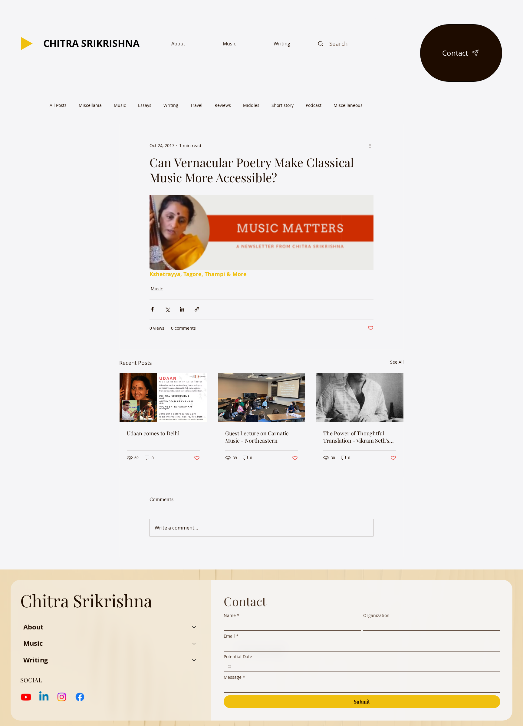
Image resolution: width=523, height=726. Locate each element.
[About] (194, 627)
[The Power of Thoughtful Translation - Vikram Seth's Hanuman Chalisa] (359, 397)
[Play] (27, 43)
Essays (144, 105)
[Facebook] (80, 697)
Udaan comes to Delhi (153, 433)
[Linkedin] (44, 697)
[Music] (194, 643)
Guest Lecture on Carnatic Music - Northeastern (257, 437)
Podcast (313, 105)
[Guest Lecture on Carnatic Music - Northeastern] (261, 397)
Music (120, 105)
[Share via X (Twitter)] (167, 309)
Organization (376, 615)
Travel (196, 105)
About (33, 627)
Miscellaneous (348, 105)
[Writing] (194, 660)
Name (231, 615)
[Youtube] (26, 697)
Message (234, 677)
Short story (282, 105)
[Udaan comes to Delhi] (163, 397)
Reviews (223, 105)
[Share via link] (197, 309)
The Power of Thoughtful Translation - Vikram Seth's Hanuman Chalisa (356, 437)
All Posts (58, 105)
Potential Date (238, 656)
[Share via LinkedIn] (182, 309)
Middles (251, 105)
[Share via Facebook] (152, 309)
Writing (170, 105)
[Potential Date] (229, 666)
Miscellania (90, 105)
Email (231, 636)
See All (397, 362)
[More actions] (369, 145)
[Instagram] (61, 697)
